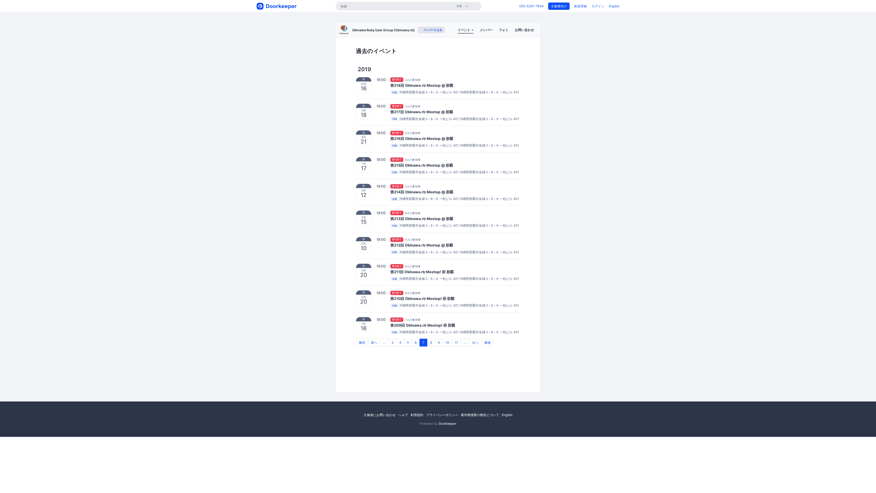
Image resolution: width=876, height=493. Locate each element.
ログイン (598, 6)
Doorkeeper (447, 423)
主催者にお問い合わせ (380, 415)
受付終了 (397, 79)
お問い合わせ (524, 30)
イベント (464, 30)
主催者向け (559, 6)
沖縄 (394, 92)
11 (456, 342)
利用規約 (417, 415)
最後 (487, 342)
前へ (374, 342)
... (384, 342)
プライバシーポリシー (442, 415)
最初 (362, 342)
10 (447, 342)
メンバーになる (432, 29)
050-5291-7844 (531, 6)
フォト (503, 30)
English (614, 6)
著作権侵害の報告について (480, 415)
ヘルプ (403, 415)
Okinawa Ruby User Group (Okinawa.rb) (383, 30)
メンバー (486, 30)
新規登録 (580, 6)
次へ (475, 342)
